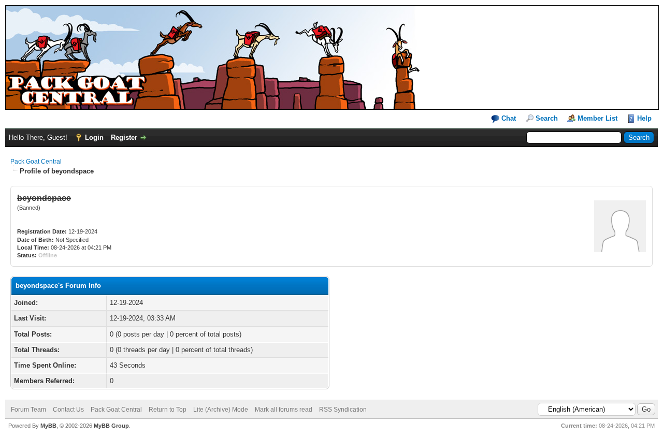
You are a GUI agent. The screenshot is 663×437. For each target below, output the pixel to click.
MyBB (48, 426)
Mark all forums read (283, 409)
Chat (507, 118)
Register (124, 137)
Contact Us (68, 409)
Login (94, 137)
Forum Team (28, 409)
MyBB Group (111, 426)
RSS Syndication (343, 409)
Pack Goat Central (36, 161)
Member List (597, 118)
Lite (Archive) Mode (220, 409)
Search (547, 118)
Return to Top (167, 409)
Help (644, 118)
